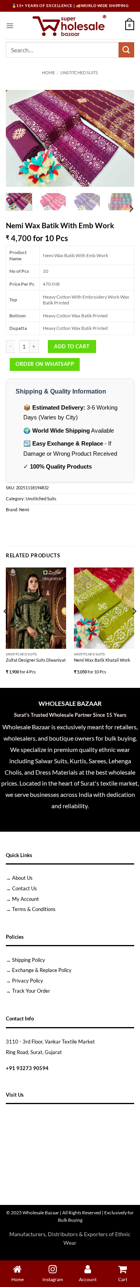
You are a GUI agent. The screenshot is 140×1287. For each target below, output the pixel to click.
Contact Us (24, 888)
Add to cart (71, 346)
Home (48, 72)
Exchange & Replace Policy (42, 970)
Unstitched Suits (79, 72)
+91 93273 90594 (27, 1068)
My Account (25, 899)
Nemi (24, 509)
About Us (22, 878)
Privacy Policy (27, 980)
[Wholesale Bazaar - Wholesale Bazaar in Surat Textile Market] (69, 25)
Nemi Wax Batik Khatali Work (102, 659)
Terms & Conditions (34, 909)
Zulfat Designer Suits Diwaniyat (36, 659)
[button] (10, 25)
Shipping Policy (28, 960)
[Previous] (18, 138)
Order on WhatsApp (45, 364)
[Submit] (126, 49)
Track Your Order (31, 991)
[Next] (122, 138)
